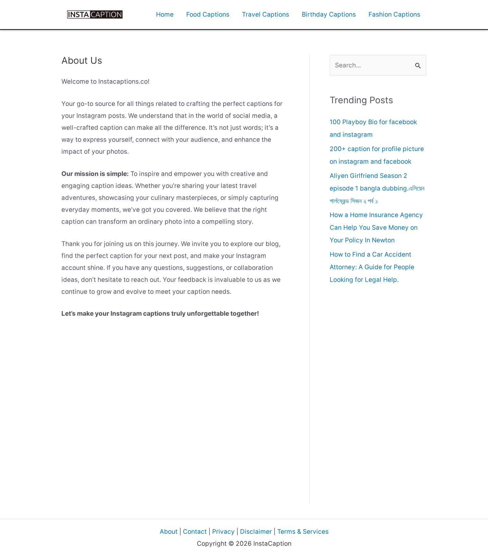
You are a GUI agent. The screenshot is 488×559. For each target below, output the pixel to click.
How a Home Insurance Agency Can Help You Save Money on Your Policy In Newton (376, 227)
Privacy (223, 531)
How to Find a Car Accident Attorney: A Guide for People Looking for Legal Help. (372, 267)
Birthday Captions (329, 14)
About (169, 531)
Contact (195, 531)
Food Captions (207, 14)
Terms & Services (303, 531)
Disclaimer (256, 531)
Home (165, 14)
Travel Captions (265, 14)
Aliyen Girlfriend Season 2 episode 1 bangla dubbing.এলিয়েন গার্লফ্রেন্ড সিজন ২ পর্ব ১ (377, 188)
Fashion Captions (394, 14)
